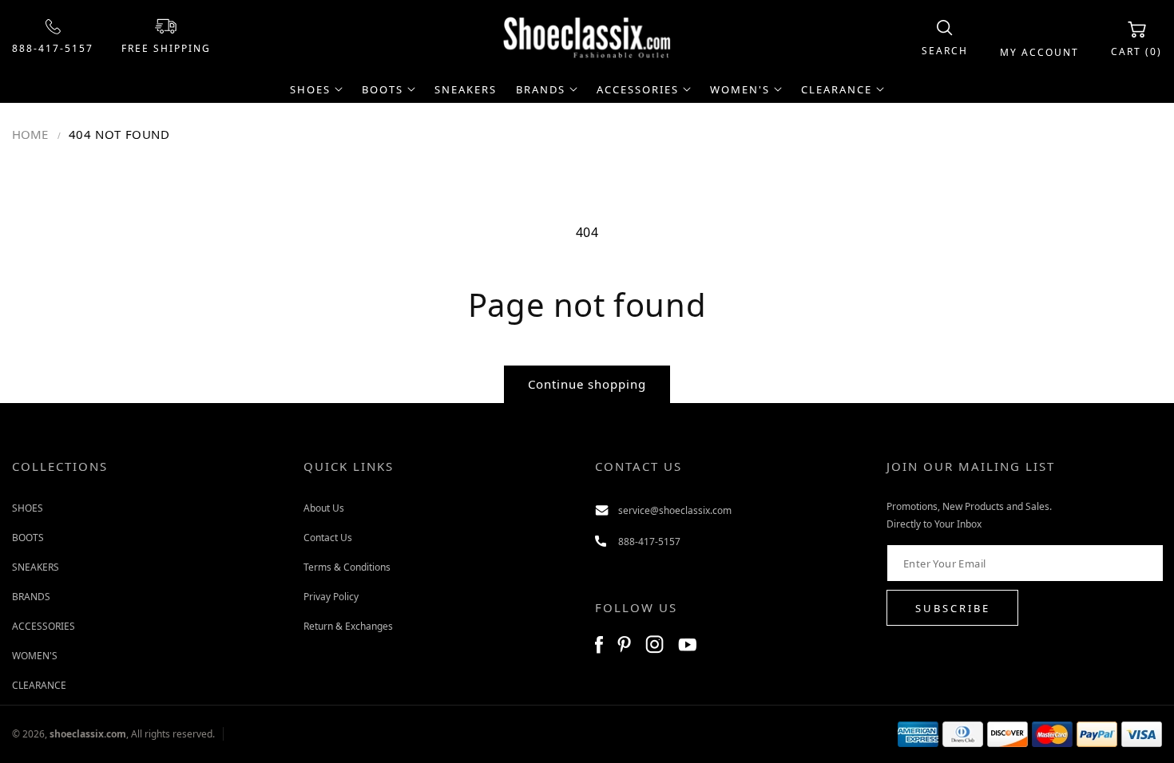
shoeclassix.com (88, 734)
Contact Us (327, 537)
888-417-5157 (52, 48)
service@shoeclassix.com (675, 510)
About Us (323, 508)
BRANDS (31, 596)
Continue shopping (587, 384)
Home (30, 134)
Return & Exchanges (348, 626)
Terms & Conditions (347, 567)
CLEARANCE (39, 685)
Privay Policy (331, 596)
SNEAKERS (35, 567)
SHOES (27, 508)
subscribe (952, 608)
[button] (945, 38)
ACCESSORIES (43, 626)
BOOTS (28, 537)
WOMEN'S (35, 655)
